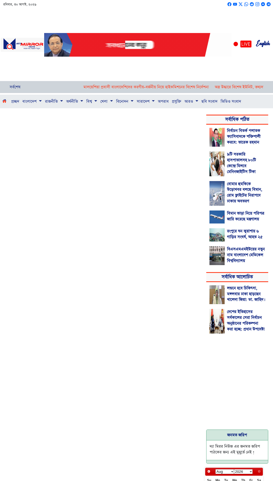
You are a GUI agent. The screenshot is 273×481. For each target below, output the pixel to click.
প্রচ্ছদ (15, 101)
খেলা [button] (104, 101)
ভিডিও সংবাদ (231, 101)
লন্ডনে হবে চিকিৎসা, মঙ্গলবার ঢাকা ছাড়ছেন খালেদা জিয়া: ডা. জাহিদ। (245, 294)
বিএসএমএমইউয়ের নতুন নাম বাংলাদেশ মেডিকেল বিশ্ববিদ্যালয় (246, 255)
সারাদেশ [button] (144, 101)
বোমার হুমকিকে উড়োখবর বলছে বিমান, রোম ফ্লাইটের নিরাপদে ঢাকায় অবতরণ (244, 192)
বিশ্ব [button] (89, 101)
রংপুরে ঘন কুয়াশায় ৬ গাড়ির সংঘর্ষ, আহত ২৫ (245, 234)
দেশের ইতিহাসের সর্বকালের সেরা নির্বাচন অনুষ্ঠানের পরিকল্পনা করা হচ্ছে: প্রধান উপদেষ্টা (246, 320)
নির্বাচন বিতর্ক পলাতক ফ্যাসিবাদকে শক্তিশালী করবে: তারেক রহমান (244, 136)
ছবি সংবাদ (209, 101)
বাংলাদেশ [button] (30, 101)
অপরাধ (163, 101)
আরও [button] (189, 101)
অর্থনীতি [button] (72, 101)
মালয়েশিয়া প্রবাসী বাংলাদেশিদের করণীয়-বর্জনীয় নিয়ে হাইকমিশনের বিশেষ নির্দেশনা (138, 87)
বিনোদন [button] (123, 101)
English (263, 44)
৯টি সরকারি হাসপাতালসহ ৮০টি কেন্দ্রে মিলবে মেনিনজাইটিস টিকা (241, 162)
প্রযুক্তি (176, 101)
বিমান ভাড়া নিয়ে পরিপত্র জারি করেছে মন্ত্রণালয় (245, 216)
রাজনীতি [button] (52, 101)
